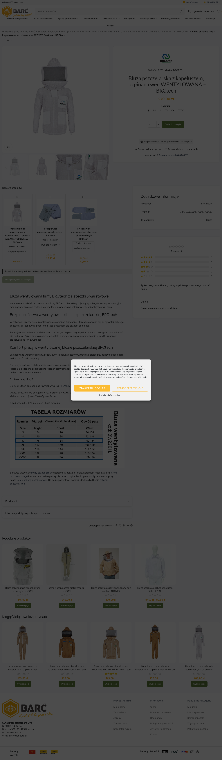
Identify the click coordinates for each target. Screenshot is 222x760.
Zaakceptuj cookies (92, 388)
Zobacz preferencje (130, 388)
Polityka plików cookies (109, 395)
